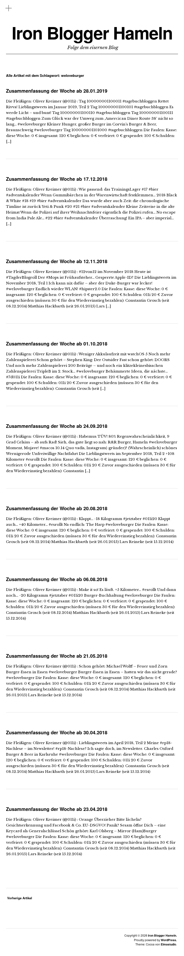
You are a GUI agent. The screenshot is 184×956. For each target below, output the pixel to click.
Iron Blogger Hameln (92, 33)
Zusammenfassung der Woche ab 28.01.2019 (56, 90)
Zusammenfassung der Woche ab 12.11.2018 (56, 261)
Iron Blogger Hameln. (162, 935)
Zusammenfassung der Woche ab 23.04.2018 (56, 808)
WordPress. (169, 940)
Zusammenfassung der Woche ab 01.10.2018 (56, 343)
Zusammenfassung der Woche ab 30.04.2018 (56, 732)
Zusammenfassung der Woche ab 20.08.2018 (56, 508)
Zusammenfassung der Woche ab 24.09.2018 (56, 425)
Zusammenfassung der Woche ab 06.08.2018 (56, 579)
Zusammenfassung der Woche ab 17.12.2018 (56, 178)
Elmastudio (168, 944)
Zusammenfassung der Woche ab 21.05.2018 (56, 655)
